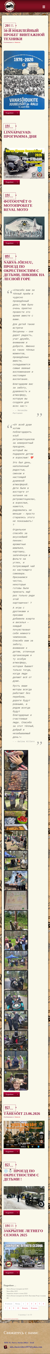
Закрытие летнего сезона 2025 (23, 1233)
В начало (8, 1304)
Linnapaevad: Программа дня (20, 134)
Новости (17, 42)
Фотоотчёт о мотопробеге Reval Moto (18, 205)
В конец (34, 1308)
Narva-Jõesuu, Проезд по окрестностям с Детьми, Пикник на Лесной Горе (24, 270)
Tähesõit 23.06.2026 (22, 1114)
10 (18, 1308)
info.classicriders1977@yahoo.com (26, 1347)
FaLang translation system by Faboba (11, 1318)
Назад (17, 1304)
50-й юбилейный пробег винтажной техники (24, 35)
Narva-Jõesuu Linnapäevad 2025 (17, 1289)
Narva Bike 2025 (12, 1291)
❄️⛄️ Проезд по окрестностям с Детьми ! (21, 1175)
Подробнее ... (11, 113)
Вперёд (25, 1308)
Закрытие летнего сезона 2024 (17, 1293)
